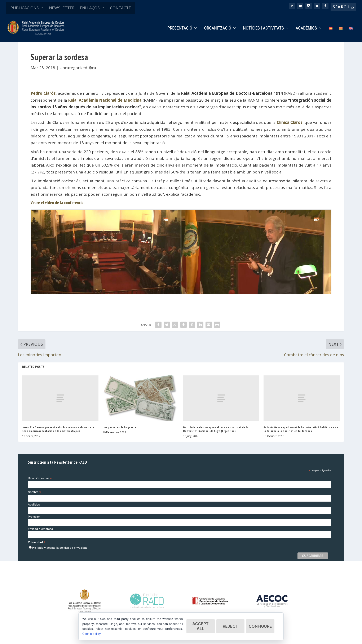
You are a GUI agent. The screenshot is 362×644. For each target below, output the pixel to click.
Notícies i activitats (263, 28)
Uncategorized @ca (77, 67)
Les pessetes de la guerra (119, 427)
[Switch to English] (351, 34)
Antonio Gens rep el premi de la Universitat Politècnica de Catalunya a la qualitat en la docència (301, 429)
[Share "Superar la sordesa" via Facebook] (158, 325)
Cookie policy (91, 633)
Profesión (34, 516)
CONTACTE (120, 7)
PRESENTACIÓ (179, 28)
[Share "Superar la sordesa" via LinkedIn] (200, 325)
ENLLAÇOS (90, 7)
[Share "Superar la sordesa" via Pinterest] (192, 325)
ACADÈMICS (306, 28)
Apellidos (34, 504)
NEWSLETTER (62, 7)
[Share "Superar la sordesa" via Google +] (175, 325)
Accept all (200, 626)
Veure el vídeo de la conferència (57, 202)
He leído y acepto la (60, 547)
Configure (260, 626)
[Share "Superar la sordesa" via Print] (217, 325)
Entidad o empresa (40, 528)
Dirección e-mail (40, 478)
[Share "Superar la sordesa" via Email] (208, 325)
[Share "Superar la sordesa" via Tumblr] (183, 325)
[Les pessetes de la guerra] (141, 398)
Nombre (34, 492)
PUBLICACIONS (24, 7)
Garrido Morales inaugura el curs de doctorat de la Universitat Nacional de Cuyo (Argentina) (215, 429)
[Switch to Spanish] (330, 34)
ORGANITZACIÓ (217, 28)
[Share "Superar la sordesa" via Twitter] (167, 325)
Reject (230, 626)
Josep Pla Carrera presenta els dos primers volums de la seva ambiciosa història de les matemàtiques (58, 429)
